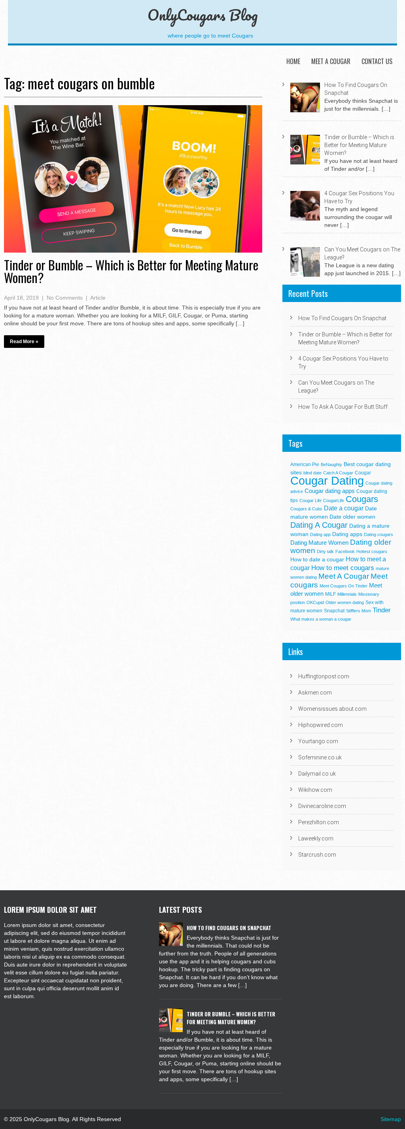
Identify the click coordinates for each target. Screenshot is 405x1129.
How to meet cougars (342, 568)
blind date (312, 472)
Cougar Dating (327, 480)
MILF (330, 594)
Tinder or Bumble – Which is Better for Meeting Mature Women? (131, 271)
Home (293, 61)
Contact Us (376, 61)
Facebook (345, 551)
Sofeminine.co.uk (320, 757)
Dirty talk (325, 551)
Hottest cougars (371, 551)
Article (98, 298)
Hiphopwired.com (320, 725)
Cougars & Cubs (306, 508)
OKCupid (315, 602)
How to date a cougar (317, 560)
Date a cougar (343, 508)
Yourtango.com (318, 741)
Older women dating (345, 602)
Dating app (320, 534)
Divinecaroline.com (322, 806)
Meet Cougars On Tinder (343, 585)
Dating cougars (378, 534)
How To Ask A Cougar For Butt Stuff (343, 407)
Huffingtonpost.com (323, 676)
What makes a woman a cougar (320, 619)
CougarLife (333, 500)
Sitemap (390, 1119)
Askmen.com (315, 692)
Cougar (363, 473)
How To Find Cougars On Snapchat (342, 318)
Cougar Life (310, 500)
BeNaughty (331, 464)
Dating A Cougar (319, 525)
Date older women (352, 517)
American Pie (304, 464)
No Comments (65, 298)
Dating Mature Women (319, 542)
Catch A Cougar (338, 472)
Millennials (347, 594)
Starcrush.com (317, 854)
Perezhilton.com (318, 822)
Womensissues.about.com (332, 709)
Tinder (382, 610)
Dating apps (347, 534)
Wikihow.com (315, 790)
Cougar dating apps (330, 490)
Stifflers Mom (358, 610)
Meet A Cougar (330, 61)
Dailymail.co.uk (317, 773)
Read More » (24, 341)
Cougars (362, 499)
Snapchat (334, 611)
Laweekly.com (315, 838)
